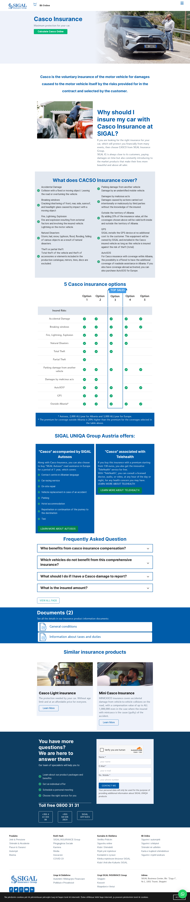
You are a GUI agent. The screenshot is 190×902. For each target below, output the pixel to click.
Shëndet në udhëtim (151, 847)
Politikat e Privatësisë (63, 882)
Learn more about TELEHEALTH (119, 490)
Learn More (49, 708)
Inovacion (58, 855)
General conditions (63, 626)
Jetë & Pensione (17, 839)
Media (56, 851)
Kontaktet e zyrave (106, 855)
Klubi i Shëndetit (105, 847)
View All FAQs (48, 600)
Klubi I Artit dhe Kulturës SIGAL (112, 862)
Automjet (13, 851)
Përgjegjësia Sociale (63, 843)
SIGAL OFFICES (85, 815)
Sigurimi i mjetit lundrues (153, 855)
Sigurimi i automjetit (150, 839)
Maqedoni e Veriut (106, 886)
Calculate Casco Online (51, 31)
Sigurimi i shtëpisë (150, 843)
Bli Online (45, 5)
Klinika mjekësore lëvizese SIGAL (113, 858)
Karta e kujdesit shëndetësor (155, 851)
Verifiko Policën (104, 839)
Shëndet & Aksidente (19, 843)
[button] (182, 894)
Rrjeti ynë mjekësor (106, 851)
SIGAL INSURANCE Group (66, 839)
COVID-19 (58, 858)
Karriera (57, 847)
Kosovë (101, 882)
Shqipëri (101, 879)
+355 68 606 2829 (64, 817)
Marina (12, 855)
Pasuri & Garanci (17, 847)
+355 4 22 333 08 (45, 817)
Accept (179, 897)
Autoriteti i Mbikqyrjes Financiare (69, 879)
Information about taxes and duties (75, 637)
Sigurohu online (104, 843)
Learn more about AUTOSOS (58, 528)
